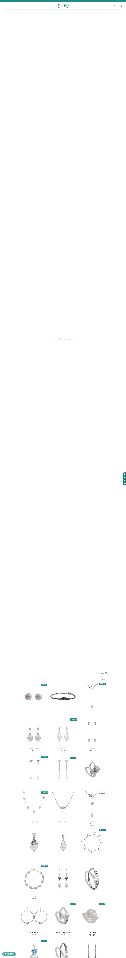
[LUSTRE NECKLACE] (34, 805)
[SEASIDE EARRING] (34, 770)
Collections (23, 6)
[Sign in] (118, 6)
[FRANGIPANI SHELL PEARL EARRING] (63, 770)
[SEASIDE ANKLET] (92, 843)
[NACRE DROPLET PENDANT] (63, 843)
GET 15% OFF (8, 954)
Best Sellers (16, 6)
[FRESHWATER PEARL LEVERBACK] (34, 732)
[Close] (14, 954)
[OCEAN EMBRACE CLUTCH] (92, 879)
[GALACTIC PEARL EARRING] (34, 916)
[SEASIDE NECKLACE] (92, 805)
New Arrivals (6, 6)
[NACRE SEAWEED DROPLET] (34, 843)
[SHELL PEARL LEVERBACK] (63, 732)
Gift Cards (106, 6)
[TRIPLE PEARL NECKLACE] (63, 805)
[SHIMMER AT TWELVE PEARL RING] (63, 916)
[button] (100, 6)
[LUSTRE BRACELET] (34, 879)
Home (5, 12)
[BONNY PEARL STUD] (34, 697)
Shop (12, 6)
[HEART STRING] (92, 732)
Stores (111, 6)
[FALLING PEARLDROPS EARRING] (63, 879)
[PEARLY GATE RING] (92, 916)
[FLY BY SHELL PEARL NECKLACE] (92, 697)
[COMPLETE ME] (63, 697)
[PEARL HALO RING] (92, 770)
